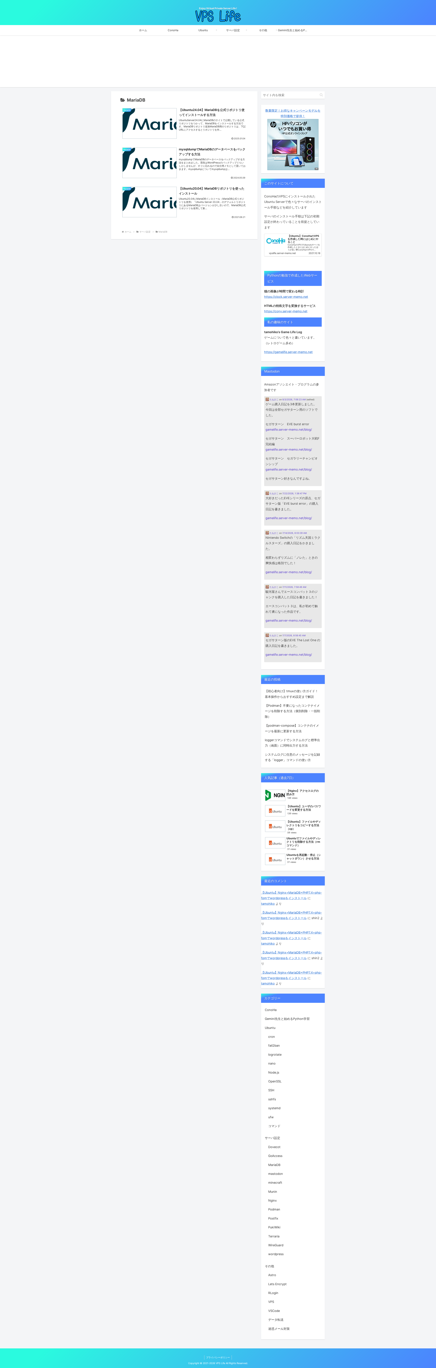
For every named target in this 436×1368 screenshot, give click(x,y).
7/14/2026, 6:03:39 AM (294, 533)
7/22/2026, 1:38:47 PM (294, 493)
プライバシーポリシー (218, 1357)
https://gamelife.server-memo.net (288, 352)
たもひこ (273, 399)
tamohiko (268, 903)
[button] (321, 95)
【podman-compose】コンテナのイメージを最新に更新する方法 (292, 728)
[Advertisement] (218, 63)
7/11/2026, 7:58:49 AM (294, 587)
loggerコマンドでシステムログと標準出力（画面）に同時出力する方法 (292, 742)
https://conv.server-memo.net (285, 311)
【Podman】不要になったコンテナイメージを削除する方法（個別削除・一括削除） (292, 711)
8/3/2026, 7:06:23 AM (294, 399)
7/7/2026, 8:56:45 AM (294, 635)
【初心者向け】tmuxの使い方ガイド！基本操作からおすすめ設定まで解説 (291, 693)
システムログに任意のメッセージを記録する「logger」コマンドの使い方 (292, 757)
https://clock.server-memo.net (286, 297)
